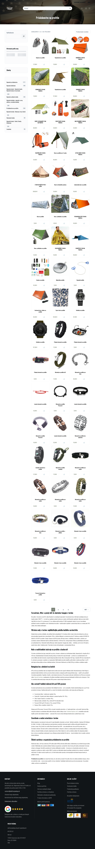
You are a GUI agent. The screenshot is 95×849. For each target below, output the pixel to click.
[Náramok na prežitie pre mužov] (80, 455)
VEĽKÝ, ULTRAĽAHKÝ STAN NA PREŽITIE (40, 122)
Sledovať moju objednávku (12, 794)
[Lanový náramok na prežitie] (40, 391)
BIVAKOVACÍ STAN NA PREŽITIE (40, 90)
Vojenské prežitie (80, 280)
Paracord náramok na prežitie (40, 593)
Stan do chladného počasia (60, 185)
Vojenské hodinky (38, 677)
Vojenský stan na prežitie (60, 57)
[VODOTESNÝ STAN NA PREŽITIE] (60, 108)
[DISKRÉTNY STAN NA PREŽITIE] (80, 236)
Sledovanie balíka (72, 786)
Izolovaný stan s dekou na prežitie (40, 311)
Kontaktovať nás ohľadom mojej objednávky (16, 797)
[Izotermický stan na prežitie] (80, 172)
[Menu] (89, 8)
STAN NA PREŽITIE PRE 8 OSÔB (40, 185)
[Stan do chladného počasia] (60, 172)
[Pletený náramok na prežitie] (60, 329)
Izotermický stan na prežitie (80, 185)
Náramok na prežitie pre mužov (80, 468)
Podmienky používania (73, 789)
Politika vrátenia (71, 792)
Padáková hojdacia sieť (72, 711)
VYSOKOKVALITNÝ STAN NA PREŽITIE (80, 217)
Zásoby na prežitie (40, 280)
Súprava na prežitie (40, 57)
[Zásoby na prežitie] (40, 267)
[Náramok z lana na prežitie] (80, 518)
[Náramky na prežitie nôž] (60, 360)
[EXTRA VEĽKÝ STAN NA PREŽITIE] (80, 140)
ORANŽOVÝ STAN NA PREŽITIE (80, 58)
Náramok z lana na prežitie (80, 531)
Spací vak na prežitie (60, 310)
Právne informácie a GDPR (44, 798)
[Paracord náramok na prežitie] (40, 580)
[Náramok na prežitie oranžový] (60, 455)
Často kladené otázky (73, 783)
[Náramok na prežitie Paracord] (60, 391)
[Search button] (70, 8)
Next (86, 609)
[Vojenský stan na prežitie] (60, 45)
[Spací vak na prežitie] (60, 298)
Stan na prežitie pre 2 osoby (60, 153)
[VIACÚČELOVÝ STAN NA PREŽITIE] (40, 140)
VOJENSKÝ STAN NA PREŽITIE (80, 90)
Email (89, 2)
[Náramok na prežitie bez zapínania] (80, 423)
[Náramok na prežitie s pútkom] (60, 518)
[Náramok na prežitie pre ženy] (80, 360)
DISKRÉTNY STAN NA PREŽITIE (80, 249)
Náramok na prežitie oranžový (60, 468)
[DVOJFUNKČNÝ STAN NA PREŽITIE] (60, 236)
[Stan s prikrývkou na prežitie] (60, 204)
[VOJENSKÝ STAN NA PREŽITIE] (80, 77)
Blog (38, 783)
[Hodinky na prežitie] (80, 298)
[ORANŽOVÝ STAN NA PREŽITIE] (80, 45)
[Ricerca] (23, 36)
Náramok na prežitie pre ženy (80, 373)
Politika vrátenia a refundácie (45, 792)
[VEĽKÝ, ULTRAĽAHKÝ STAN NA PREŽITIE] (40, 108)
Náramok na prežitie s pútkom (60, 531)
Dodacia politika (41, 786)
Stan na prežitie (40, 216)
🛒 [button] (44, 64)
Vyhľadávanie (10, 33)
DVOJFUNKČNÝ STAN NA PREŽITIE (60, 249)
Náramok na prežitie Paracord (60, 404)
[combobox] (46, 8)
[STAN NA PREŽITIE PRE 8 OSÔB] (40, 172)
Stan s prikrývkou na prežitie (60, 216)
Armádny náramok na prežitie (40, 468)
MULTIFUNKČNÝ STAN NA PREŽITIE (80, 122)
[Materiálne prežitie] (60, 267)
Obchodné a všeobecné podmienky (46, 795)
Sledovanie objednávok (79, 2)
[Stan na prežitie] (40, 204)
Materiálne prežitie (60, 280)
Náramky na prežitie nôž (60, 372)
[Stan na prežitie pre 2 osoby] (60, 140)
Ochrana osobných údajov (44, 789)
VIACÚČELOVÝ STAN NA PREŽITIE (40, 153)
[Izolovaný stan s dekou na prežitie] (40, 298)
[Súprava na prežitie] (40, 45)
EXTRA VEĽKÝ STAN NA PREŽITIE (80, 153)
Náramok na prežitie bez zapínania (80, 436)
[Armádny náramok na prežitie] (40, 455)
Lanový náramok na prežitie (40, 404)
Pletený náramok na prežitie (60, 342)
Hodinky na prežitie (80, 310)
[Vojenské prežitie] (80, 267)
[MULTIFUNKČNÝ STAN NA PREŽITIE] (80, 108)
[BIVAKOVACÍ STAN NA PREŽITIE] (40, 77)
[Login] (82, 8)
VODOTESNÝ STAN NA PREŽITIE (60, 122)
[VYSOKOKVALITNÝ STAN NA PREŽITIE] (80, 204)
